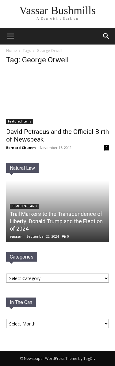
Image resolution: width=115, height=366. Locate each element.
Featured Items (19, 121)
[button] (106, 36)
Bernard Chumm (21, 147)
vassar (16, 236)
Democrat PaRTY (24, 206)
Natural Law (22, 168)
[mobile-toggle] (10, 36)
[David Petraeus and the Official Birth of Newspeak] (57, 97)
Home (11, 50)
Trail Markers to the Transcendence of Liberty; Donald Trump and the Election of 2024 (56, 221)
